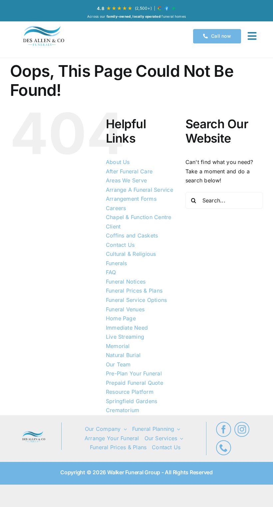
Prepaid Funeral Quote (134, 382)
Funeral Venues (125, 309)
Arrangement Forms (131, 198)
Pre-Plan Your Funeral (134, 373)
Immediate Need (127, 327)
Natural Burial (123, 355)
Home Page (121, 318)
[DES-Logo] (43, 36)
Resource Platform (129, 391)
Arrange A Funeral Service (139, 189)
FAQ (111, 272)
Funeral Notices (126, 281)
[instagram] (241, 429)
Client (113, 226)
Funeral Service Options (136, 300)
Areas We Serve (126, 180)
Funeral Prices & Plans (134, 290)
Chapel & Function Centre (138, 217)
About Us (118, 162)
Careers (116, 208)
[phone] (223, 447)
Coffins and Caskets (132, 235)
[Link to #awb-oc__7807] (252, 36)
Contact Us (120, 244)
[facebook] (223, 429)
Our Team (118, 364)
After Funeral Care (129, 171)
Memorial (118, 346)
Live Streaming (125, 336)
